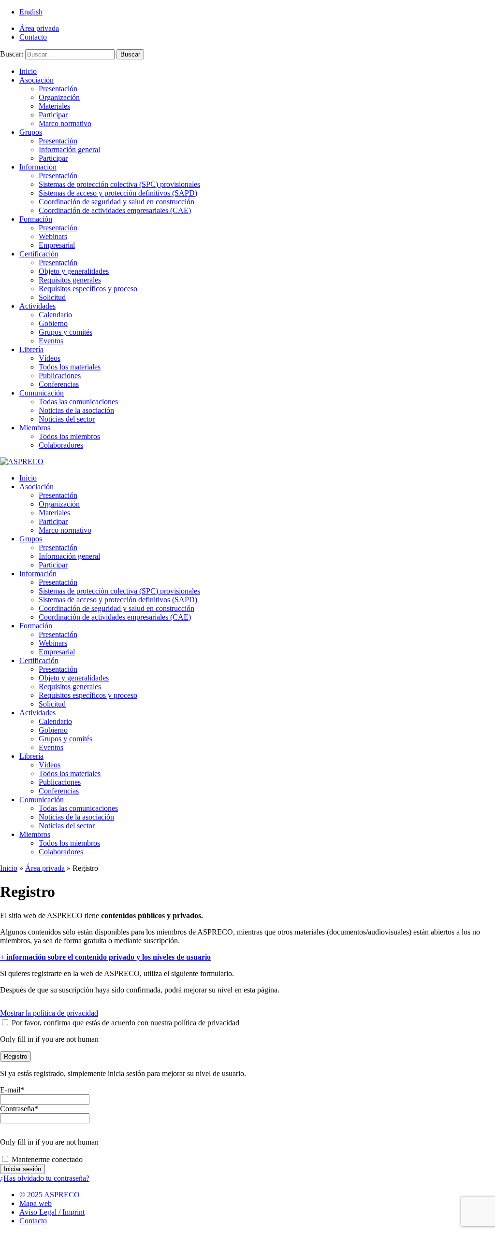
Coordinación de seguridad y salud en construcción (116, 202)
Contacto (33, 37)
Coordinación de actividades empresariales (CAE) (115, 210)
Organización (59, 97)
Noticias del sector (67, 419)
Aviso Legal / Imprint (52, 1212)
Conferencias (59, 384)
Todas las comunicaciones (78, 401)
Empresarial (57, 245)
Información (38, 167)
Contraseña (19, 1109)
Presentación (58, 89)
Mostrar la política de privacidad (49, 1013)
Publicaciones (60, 375)
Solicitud (52, 297)
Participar (53, 115)
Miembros (34, 428)
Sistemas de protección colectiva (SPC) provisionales (119, 184)
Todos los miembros (69, 436)
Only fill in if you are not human (49, 1039)
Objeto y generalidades (74, 271)
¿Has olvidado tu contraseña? (44, 1178)
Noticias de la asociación (76, 410)
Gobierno (53, 323)
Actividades (37, 306)
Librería (31, 349)
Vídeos (49, 358)
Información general (69, 149)
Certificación (38, 254)
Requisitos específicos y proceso (88, 288)
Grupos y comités (65, 332)
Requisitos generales (70, 280)
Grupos (30, 132)
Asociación (36, 80)
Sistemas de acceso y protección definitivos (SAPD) (118, 193)
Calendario (55, 315)
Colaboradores (61, 445)
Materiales (54, 106)
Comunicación (41, 393)
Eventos (51, 341)
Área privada (39, 28)
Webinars (53, 236)
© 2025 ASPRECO (49, 1194)
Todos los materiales (70, 367)
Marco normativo (65, 123)
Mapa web (35, 1203)
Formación (35, 219)
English (31, 12)
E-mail (12, 1090)
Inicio (28, 71)
